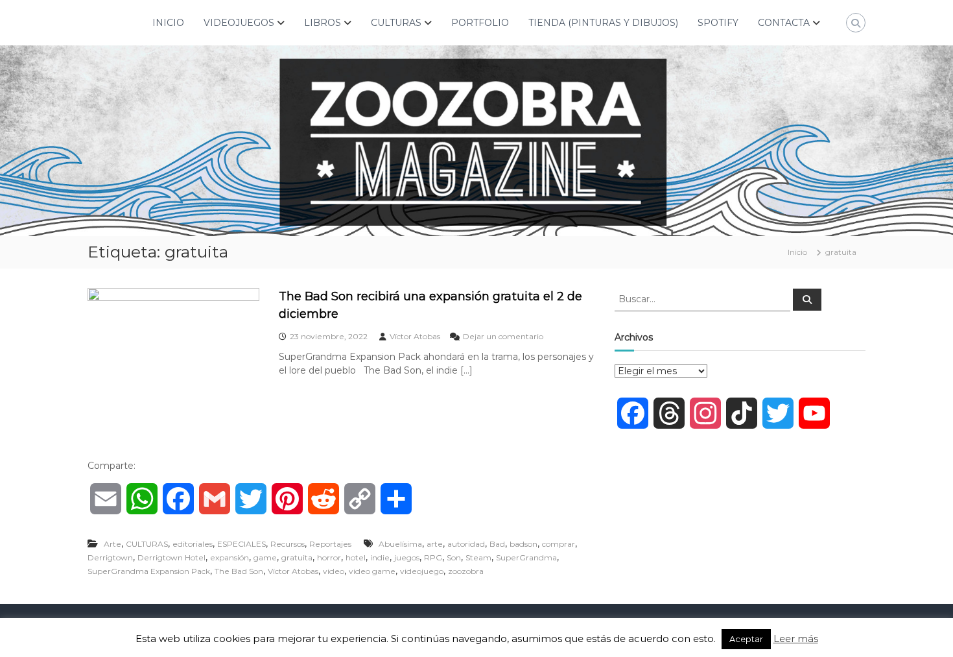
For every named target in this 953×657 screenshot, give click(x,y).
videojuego (421, 571)
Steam (478, 557)
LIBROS (322, 23)
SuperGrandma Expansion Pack (149, 571)
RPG (433, 557)
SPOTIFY (718, 23)
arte (435, 544)
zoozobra (466, 571)
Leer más (795, 638)
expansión (229, 557)
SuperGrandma (526, 557)
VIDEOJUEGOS (239, 23)
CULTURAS (396, 23)
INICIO (168, 23)
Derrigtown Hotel (171, 557)
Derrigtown (110, 557)
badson (523, 544)
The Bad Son (239, 571)
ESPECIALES (241, 544)
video (333, 571)
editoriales (192, 544)
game (265, 557)
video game (372, 571)
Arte (112, 544)
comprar (558, 544)
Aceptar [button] (746, 639)
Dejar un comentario (503, 336)
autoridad (466, 544)
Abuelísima (400, 544)
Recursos (287, 544)
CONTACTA (784, 23)
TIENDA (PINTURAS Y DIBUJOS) (603, 23)
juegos (406, 557)
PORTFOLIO (480, 23)
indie (380, 557)
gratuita (296, 557)
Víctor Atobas (415, 336)
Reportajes (330, 544)
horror (329, 557)
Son (454, 557)
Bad (497, 544)
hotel (356, 557)
